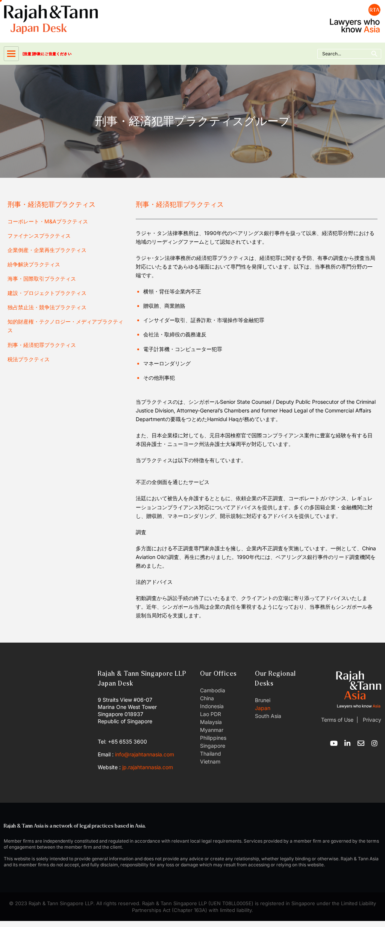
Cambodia (212, 690)
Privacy (371, 719)
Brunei (262, 700)
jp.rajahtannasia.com (147, 767)
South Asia (268, 716)
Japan (262, 708)
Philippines (213, 738)
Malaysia (211, 722)
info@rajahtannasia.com (144, 754)
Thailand (210, 753)
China (207, 698)
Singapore (212, 745)
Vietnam (210, 761)
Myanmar (211, 730)
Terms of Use (337, 719)
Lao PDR (210, 714)
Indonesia (212, 706)
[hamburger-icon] (11, 53)
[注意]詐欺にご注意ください (47, 54)
